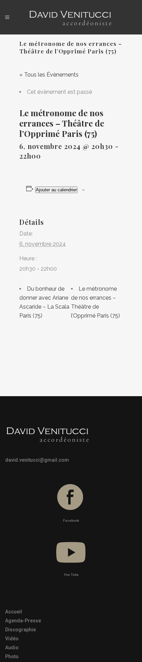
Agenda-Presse (23, 620)
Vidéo (12, 638)
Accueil (13, 611)
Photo (12, 656)
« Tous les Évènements (49, 74)
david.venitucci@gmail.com (37, 460)
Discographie (20, 629)
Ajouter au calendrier (56, 189)
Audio (12, 647)
